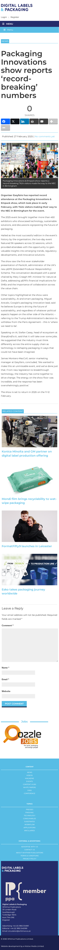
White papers (29, 787)
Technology (29, 816)
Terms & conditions (30, 856)
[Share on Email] (43, 121)
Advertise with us (29, 847)
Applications (29, 828)
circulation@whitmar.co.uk (19, 931)
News (29, 772)
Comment (7, 625)
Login (4, 17)
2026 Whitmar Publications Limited (18, 939)
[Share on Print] (34, 121)
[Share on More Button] (53, 121)
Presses (29, 810)
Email (5, 679)
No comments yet (45, 136)
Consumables (29, 819)
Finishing (29, 813)
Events (29, 781)
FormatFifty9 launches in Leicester (27, 546)
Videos (29, 775)
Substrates (29, 822)
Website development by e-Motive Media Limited (22, 946)
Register (15, 17)
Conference (29, 793)
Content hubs (29, 784)
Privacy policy (29, 859)
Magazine (29, 778)
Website (6, 691)
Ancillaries (29, 831)
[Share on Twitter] (15, 121)
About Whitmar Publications (29, 853)
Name (5, 667)
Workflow (30, 825)
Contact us (29, 850)
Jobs (24, 721)
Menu (9, 23)
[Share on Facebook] (5, 121)
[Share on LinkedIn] (24, 121)
